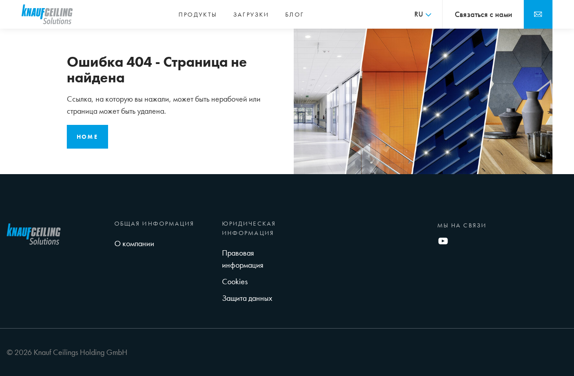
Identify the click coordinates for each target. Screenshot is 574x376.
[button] (422, 14)
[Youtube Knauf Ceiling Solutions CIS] (443, 239)
